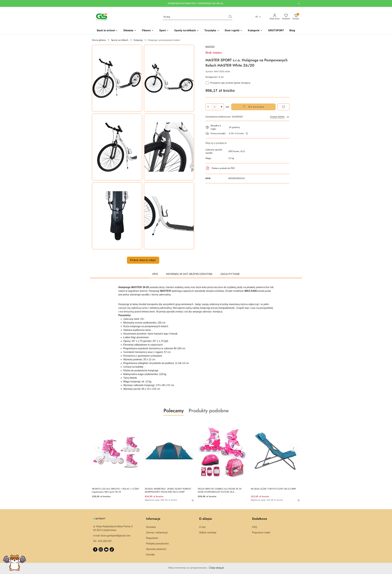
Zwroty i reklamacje (157, 532)
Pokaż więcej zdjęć (143, 260)
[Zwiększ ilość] (221, 107)
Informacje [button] (153, 519)
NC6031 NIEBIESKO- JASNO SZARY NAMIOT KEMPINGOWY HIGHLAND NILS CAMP (168, 490)
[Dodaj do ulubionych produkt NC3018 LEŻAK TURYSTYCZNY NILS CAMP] (296, 422)
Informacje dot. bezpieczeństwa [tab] (189, 274)
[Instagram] (101, 549)
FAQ (254, 527)
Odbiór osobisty (207, 532)
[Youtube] (106, 549)
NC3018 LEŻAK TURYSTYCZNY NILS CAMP (273, 489)
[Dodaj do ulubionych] (283, 106)
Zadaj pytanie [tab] (230, 274)
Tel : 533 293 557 (102, 541)
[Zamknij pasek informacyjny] (298, 3)
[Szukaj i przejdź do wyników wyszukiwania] (230, 17)
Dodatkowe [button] (259, 519)
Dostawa (151, 527)
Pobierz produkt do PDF (223, 168)
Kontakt (150, 554)
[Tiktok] (112, 549)
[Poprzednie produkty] (98, 448)
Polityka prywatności (157, 543)
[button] (255, 31)
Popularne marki (261, 532)
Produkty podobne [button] (209, 410)
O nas (202, 527)
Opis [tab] (155, 274)
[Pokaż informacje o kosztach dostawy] (247, 133)
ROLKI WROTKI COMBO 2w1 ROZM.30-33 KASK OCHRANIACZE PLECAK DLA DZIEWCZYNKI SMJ (219, 490)
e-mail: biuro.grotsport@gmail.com (111, 535)
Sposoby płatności (156, 549)
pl (257, 16)
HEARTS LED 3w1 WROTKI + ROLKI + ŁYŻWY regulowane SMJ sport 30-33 (115, 490)
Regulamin (152, 538)
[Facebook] (95, 549)
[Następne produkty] (293, 448)
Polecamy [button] (174, 410)
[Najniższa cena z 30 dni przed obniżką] (192, 500)
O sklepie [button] (205, 519)
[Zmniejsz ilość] (208, 107)
